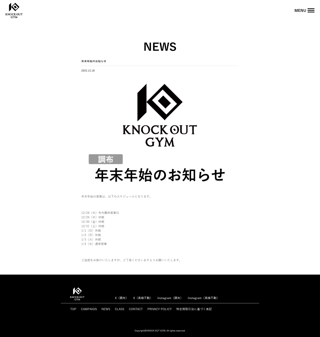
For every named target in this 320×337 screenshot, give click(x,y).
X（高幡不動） (143, 298)
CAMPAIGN (89, 309)
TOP (73, 309)
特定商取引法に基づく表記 (194, 309)
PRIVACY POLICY (159, 309)
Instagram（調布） (170, 298)
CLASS (119, 309)
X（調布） (122, 298)
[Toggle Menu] (311, 10)
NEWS (105, 309)
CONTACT (136, 309)
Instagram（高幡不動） (203, 298)
